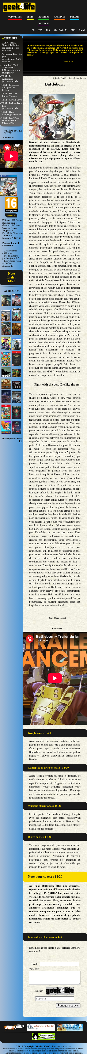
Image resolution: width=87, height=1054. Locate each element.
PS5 (40, 30)
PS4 (48, 30)
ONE (73, 30)
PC (33, 30)
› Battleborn (56, 629)
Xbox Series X (60, 30)
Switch (82, 30)
